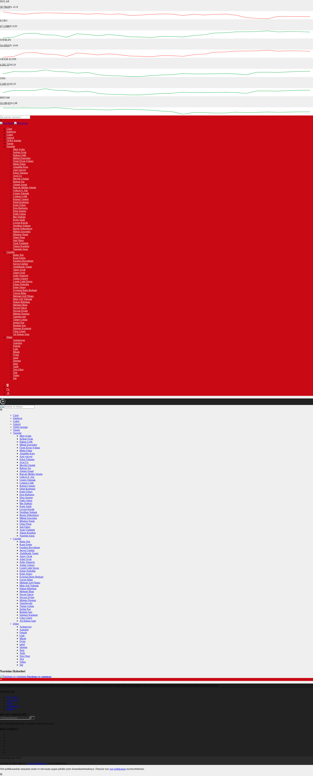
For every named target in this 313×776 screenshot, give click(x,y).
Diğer (9, 337)
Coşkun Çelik (20, 196)
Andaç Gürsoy (20, 278)
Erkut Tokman (20, 172)
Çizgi (9, 128)
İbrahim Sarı (19, 325)
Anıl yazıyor (19, 169)
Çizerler (11, 252)
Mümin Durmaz (21, 313)
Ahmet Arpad (20, 184)
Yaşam (10, 143)
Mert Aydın (19, 149)
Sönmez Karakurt (22, 328)
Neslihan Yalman (21, 225)
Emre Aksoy (19, 287)
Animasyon (19, 340)
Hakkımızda (13, 706)
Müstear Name (20, 234)
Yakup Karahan (21, 246)
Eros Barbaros (20, 208)
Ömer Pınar (19, 237)
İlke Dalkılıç (19, 216)
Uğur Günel (19, 331)
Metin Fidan (19, 164)
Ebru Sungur (19, 211)
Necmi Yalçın (20, 307)
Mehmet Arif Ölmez (23, 296)
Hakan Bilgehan (21, 302)
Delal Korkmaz (21, 202)
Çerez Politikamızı (36, 763)
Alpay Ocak (19, 269)
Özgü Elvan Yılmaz (23, 161)
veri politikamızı (117, 769)
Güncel (10, 137)
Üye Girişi (12, 697)
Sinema (17, 360)
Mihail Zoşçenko (21, 158)
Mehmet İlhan (20, 305)
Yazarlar (11, 146)
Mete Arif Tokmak (22, 299)
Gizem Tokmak (21, 193)
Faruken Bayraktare (23, 260)
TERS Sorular (14, 140)
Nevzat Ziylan (20, 310)
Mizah (16, 351)
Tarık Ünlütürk (20, 243)
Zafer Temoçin (20, 275)
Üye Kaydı (12, 700)
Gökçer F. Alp (20, 190)
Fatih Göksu (19, 214)
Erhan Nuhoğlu (21, 284)
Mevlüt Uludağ (21, 178)
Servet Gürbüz (20, 263)
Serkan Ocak (19, 152)
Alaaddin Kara (20, 167)
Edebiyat (11, 131)
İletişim (10, 709)
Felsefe (16, 346)
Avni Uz (17, 175)
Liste (15, 349)
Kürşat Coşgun (21, 199)
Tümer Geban (20, 319)
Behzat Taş (18, 181)
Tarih (15, 366)
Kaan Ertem (19, 258)
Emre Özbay (19, 205)
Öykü (16, 354)
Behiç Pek (18, 255)
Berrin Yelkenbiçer (22, 228)
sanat (15, 357)
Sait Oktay (18, 240)
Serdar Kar (18, 322)
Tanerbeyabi (19, 316)
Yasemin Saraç (20, 249)
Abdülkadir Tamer (22, 266)
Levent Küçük (20, 222)
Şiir (15, 378)
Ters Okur (18, 369)
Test (15, 372)
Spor (15, 363)
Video (16, 375)
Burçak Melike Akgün (24, 187)
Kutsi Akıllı (19, 219)
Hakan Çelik (19, 155)
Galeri (10, 134)
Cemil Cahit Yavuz (22, 281)
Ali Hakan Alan (21, 334)
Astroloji (17, 343)
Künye (10, 703)
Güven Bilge (19, 293)
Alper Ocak (19, 272)
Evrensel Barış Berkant (25, 290)
